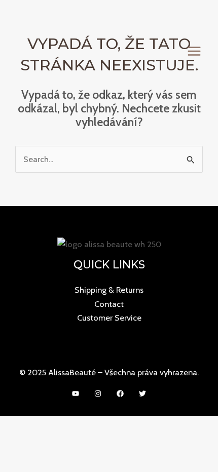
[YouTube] (75, 393)
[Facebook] (120, 393)
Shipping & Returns (109, 290)
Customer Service (109, 317)
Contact (109, 304)
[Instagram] (97, 393)
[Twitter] (142, 393)
